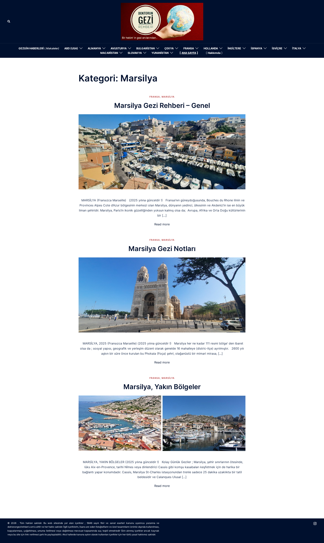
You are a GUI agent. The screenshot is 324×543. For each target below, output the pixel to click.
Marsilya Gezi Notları (162, 248)
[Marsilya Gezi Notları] (162, 294)
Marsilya (168, 96)
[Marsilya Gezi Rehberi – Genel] (162, 151)
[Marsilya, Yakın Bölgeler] (162, 423)
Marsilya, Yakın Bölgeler (162, 387)
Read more (162, 224)
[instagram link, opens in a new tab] (315, 523)
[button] (9, 21)
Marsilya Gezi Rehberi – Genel (162, 105)
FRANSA (154, 96)
